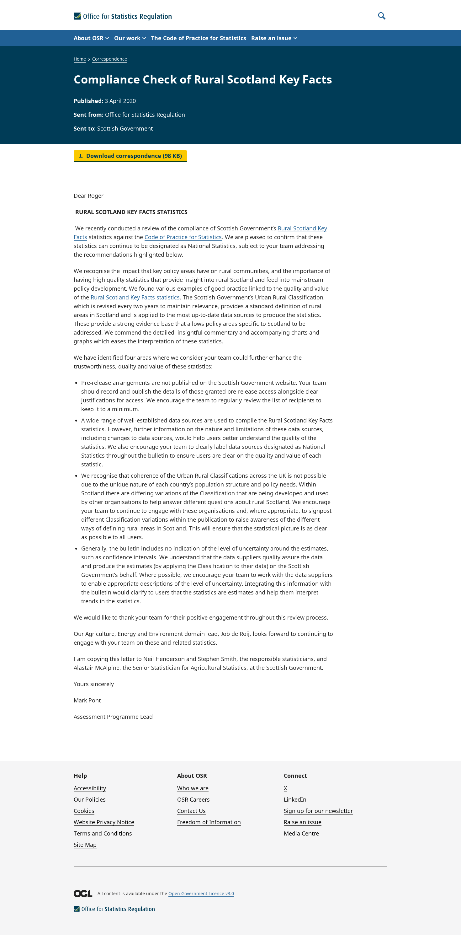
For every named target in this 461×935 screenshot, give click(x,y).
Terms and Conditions (103, 833)
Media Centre (301, 833)
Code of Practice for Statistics (183, 237)
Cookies (84, 810)
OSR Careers (193, 799)
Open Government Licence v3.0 (201, 893)
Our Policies (90, 799)
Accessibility (90, 788)
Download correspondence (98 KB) (133, 155)
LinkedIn (295, 799)
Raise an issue (302, 822)
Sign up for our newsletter (318, 810)
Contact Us (191, 810)
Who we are (193, 788)
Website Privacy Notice (104, 822)
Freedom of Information (209, 822)
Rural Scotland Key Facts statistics (135, 297)
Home (80, 59)
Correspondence (109, 59)
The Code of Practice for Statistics (198, 38)
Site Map (85, 844)
